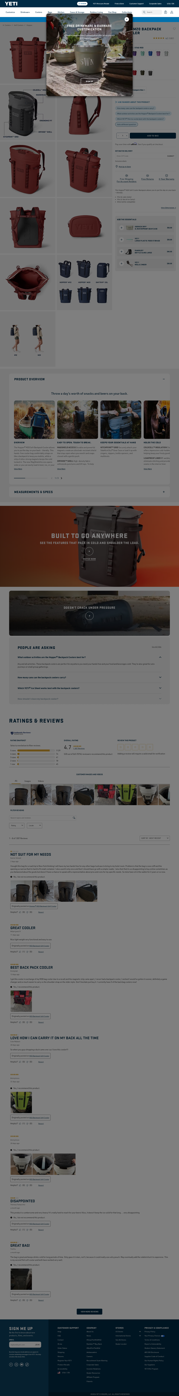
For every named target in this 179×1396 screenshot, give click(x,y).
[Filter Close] (127, 19)
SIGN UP (89, 81)
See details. (96, 89)
